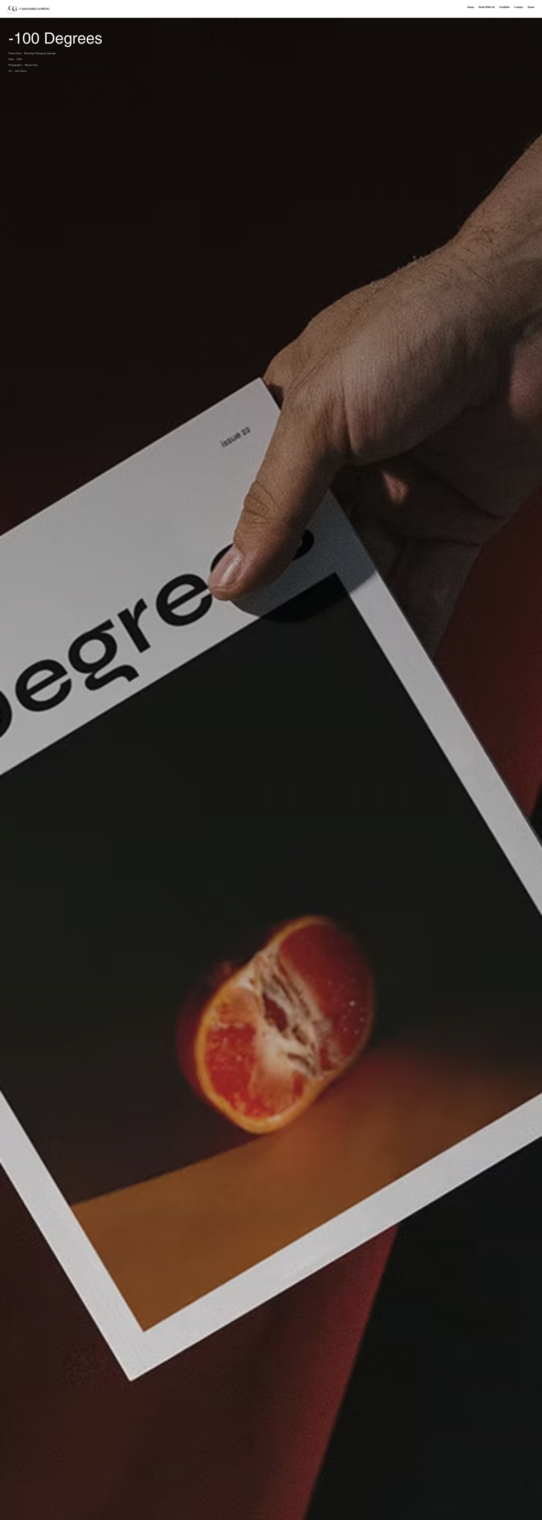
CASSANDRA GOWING (35, 9)
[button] (486, 7)
